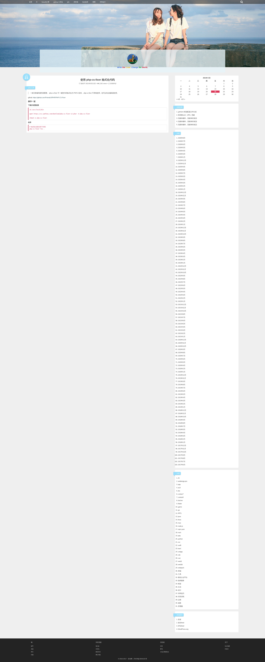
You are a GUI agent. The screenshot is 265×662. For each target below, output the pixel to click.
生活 (179, 587)
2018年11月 (182, 413)
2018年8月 (181, 423)
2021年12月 (182, 304)
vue (179, 558)
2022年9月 (181, 276)
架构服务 (181, 580)
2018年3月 (181, 436)
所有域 (76, 2)
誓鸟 (161, 649)
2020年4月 (181, 365)
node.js (180, 526)
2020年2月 (181, 368)
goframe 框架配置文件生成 (187, 112)
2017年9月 (181, 455)
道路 (179, 603)
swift (179, 545)
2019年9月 (181, 381)
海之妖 (97, 646)
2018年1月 (181, 442)
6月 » (183, 99)
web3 (180, 561)
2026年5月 (181, 147)
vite (179, 555)
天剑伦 (97, 649)
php (29, 88)
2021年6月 (181, 320)
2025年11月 (182, 163)
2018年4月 (181, 433)
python (180, 539)
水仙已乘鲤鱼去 (164, 652)
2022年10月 (182, 272)
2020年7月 (181, 356)
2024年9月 (181, 199)
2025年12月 (182, 160)
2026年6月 (181, 144)
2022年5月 (181, 288)
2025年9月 (181, 167)
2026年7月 (181, 141)
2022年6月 (181, 285)
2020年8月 (181, 352)
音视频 (180, 606)
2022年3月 (181, 295)
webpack (181, 568)
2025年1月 (181, 189)
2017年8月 (181, 458)
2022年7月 (181, 282)
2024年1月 (181, 224)
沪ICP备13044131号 (140, 659)
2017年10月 (182, 452)
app (179, 484)
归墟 (32, 654)
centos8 (180, 497)
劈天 (32, 652)
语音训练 (181, 596)
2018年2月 (181, 439)
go (179, 510)
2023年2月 (181, 260)
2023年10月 (182, 234)
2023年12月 (182, 227)
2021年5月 (181, 324)
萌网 (94, 2)
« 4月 (178, 99)
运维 (179, 600)
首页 (30, 2)
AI (36, 2)
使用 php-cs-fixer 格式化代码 (97, 79)
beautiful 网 (45, 2)
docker (180, 500)
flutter (180, 504)
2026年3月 (181, 154)
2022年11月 (182, 269)
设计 (179, 590)
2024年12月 (182, 192)
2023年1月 (181, 263)
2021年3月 (181, 330)
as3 (179, 487)
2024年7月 (181, 205)
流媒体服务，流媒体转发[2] (187, 124)
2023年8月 (181, 240)
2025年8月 (181, 170)
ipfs (68, 2)
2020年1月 (181, 372)
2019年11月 (182, 378)
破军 (32, 646)
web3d (180, 564)
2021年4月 (181, 327)
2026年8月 (181, 138)
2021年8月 (181, 314)
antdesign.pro (182, 481)
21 (215, 91)
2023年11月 (182, 231)
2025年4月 (181, 179)
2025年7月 (181, 173)
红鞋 (161, 646)
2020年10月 (182, 346)
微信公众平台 (182, 577)
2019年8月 (181, 384)
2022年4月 (181, 292)
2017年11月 (182, 449)
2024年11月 (182, 195)
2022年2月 (181, 298)
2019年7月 (181, 388)
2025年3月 (181, 183)
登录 (179, 619)
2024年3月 (181, 218)
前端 (179, 571)
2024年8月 (181, 202)
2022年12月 (182, 266)
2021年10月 (182, 311)
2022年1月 (181, 301)
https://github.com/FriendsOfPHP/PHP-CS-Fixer (49, 97)
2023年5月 (181, 250)
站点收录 (85, 2)
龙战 (32, 649)
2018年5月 (181, 429)
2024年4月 (181, 215)
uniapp (180, 552)
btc (179, 491)
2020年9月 (181, 349)
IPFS (179, 513)
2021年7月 (181, 317)
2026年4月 (181, 151)
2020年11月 (182, 343)
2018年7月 (181, 426)
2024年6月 (181, 208)
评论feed (181, 626)
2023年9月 (181, 237)
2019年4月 (181, 397)
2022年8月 (181, 279)
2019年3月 (181, 400)
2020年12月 (182, 340)
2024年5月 (181, 211)
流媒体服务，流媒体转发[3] (187, 121)
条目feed (181, 623)
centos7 (180, 494)
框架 (179, 584)
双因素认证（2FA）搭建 (186, 115)
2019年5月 (181, 394)
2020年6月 (181, 359)
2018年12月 (182, 410)
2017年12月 (182, 445)
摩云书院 (98, 654)
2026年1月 (181, 157)
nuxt (179, 532)
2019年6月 (181, 391)
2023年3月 (181, 256)
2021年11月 (182, 308)
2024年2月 (181, 221)
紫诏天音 (98, 652)
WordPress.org (183, 629)
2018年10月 (182, 416)
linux (179, 520)
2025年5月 (181, 176)
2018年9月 (181, 420)
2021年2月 (181, 333)
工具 (32, 88)
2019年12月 (182, 375)
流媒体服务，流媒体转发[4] (187, 118)
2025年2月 (181, 186)
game (180, 507)
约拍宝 (227, 649)
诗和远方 (103, 2)
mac (179, 523)
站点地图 (227, 646)
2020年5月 (181, 362)
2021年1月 (181, 336)
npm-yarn (181, 529)
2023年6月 (181, 247)
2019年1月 (181, 407)
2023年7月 (181, 244)
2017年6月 (181, 465)
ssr (179, 542)
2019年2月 (181, 404)
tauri (179, 548)
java (179, 516)
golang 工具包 (58, 2)
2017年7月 (181, 461)
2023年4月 (181, 253)
